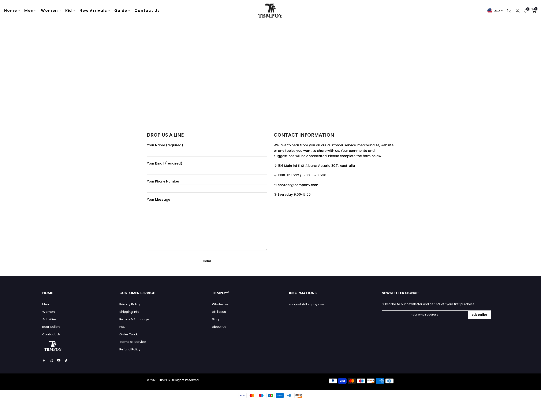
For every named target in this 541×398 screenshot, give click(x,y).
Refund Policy (129, 349)
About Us (219, 326)
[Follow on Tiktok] (66, 360)
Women (49, 10)
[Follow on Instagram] (51, 360)
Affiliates (219, 311)
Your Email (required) (164, 163)
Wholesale (220, 304)
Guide (120, 10)
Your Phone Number (163, 181)
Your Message (158, 199)
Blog (215, 319)
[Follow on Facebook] (44, 360)
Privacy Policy (129, 304)
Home (10, 10)
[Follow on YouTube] (58, 360)
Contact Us (147, 10)
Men (29, 10)
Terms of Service (132, 341)
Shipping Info (129, 311)
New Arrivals (93, 10)
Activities (49, 319)
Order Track (128, 334)
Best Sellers (51, 326)
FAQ (122, 326)
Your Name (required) (165, 145)
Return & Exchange (134, 319)
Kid (68, 10)
